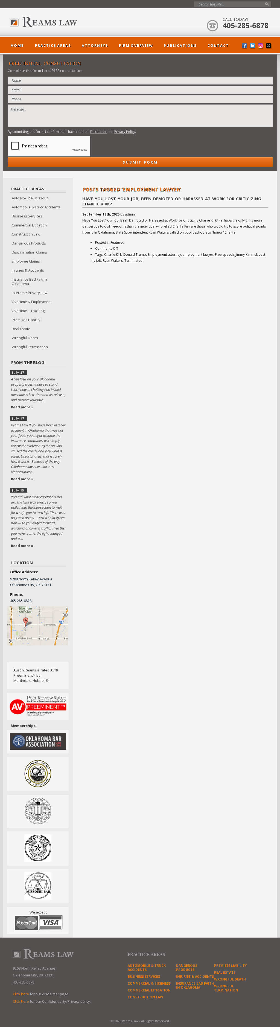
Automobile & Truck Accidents (36, 207)
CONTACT (218, 45)
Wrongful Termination (30, 347)
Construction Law (26, 234)
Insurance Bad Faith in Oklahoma (30, 281)
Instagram (261, 46)
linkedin (253, 46)
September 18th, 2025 (100, 214)
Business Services (27, 216)
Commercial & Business (149, 983)
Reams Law (56, 22)
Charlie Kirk (113, 254)
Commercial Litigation (29, 225)
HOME (17, 45)
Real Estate (21, 329)
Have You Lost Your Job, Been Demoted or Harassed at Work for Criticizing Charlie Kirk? (171, 201)
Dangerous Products (29, 243)
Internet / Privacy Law (29, 292)
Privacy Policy (124, 131)
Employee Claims (26, 261)
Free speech (224, 254)
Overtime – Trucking (28, 311)
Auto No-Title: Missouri (30, 198)
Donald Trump (134, 254)
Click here (21, 993)
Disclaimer (98, 131)
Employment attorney (164, 254)
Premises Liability (26, 320)
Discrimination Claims (29, 252)
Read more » (22, 407)
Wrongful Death (25, 338)
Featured (117, 242)
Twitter (269, 46)
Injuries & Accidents (28, 270)
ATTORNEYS (95, 45)
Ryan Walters (113, 260)
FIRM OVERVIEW (136, 45)
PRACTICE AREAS (53, 45)
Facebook (245, 46)
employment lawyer (198, 254)
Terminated (133, 260)
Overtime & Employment (32, 301)
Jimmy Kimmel (246, 254)
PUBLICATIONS (180, 45)
